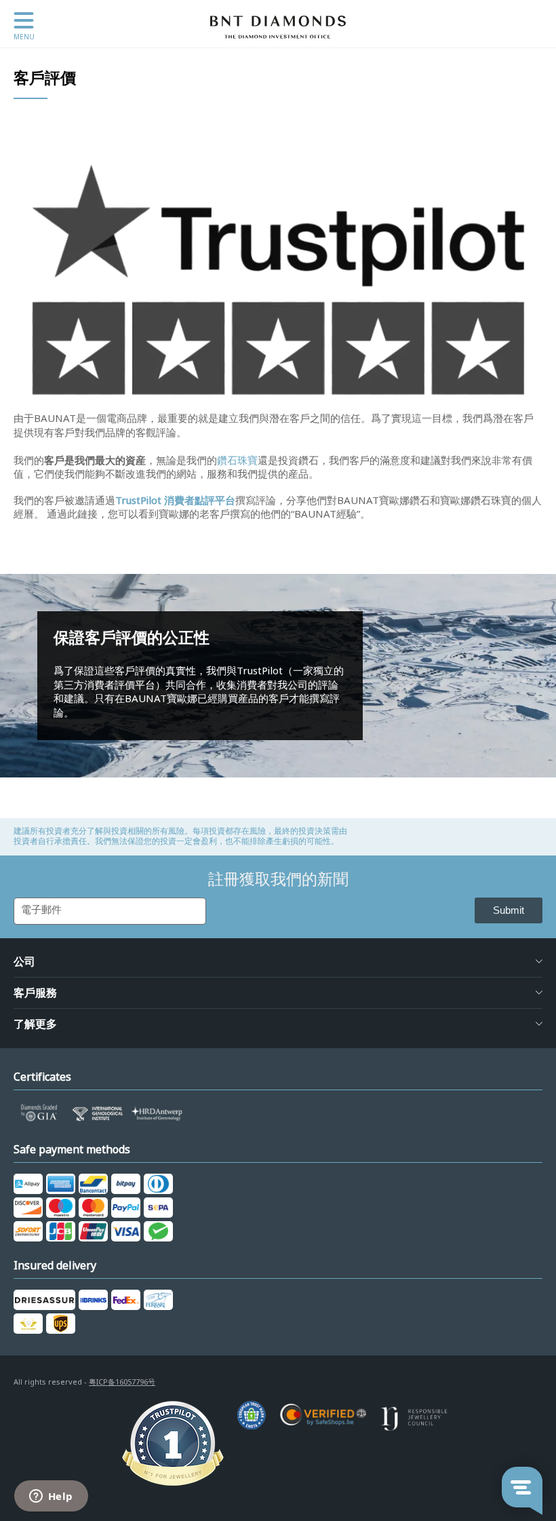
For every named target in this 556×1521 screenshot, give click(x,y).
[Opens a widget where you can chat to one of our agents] (51, 1497)
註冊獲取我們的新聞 (278, 879)
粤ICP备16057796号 (122, 1381)
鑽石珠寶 (237, 460)
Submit (508, 910)
